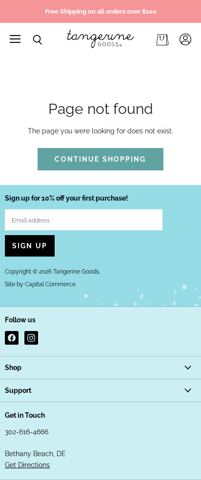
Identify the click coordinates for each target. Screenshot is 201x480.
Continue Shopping (100, 159)
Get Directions (27, 465)
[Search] (30, 40)
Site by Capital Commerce (40, 284)
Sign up (29, 246)
